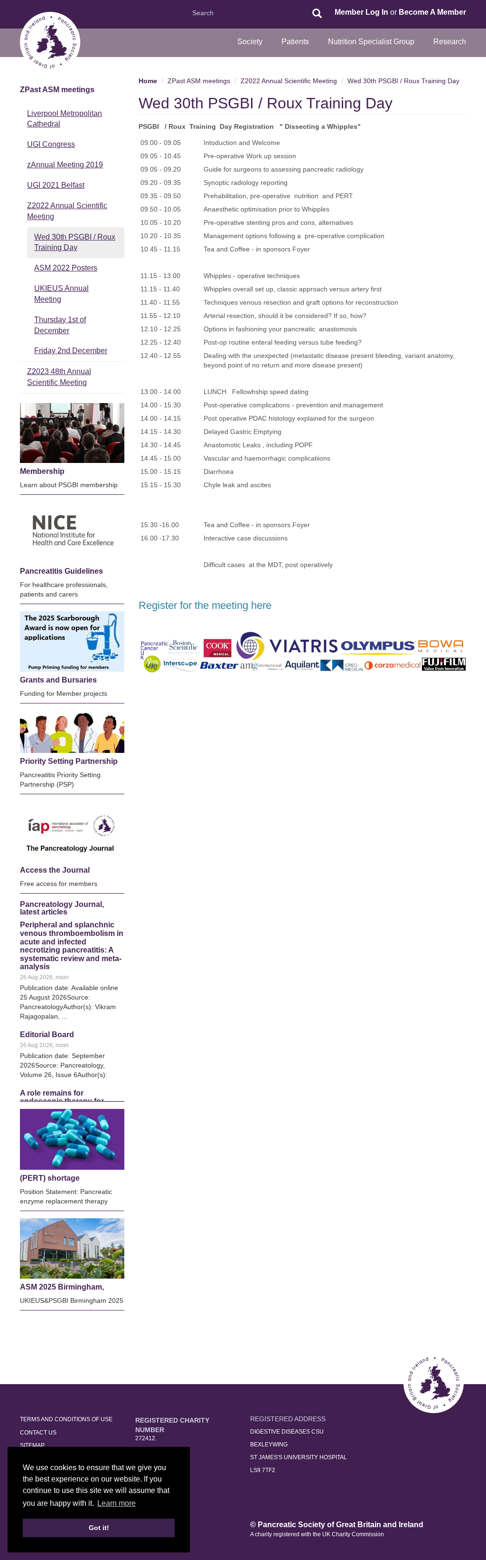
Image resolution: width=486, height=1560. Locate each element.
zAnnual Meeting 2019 (65, 165)
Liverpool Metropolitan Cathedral (64, 118)
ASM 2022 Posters (65, 268)
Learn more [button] (116, 1503)
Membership (42, 471)
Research (449, 42)
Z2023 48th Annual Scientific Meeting (59, 376)
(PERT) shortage (50, 1178)
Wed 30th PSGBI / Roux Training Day (74, 242)
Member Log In (361, 12)
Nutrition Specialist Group (371, 42)
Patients (295, 42)
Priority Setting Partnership (69, 761)
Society (249, 42)
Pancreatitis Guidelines (61, 571)
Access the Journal (55, 870)
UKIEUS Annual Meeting (61, 293)
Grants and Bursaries (58, 680)
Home (148, 81)
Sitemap (32, 1445)
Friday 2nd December (70, 351)
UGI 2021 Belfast (55, 185)
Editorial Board (47, 947)
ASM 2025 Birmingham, (62, 1287)
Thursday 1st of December (60, 325)
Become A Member (432, 12)
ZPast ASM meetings (57, 90)
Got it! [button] (99, 1527)
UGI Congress (51, 144)
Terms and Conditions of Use (66, 1419)
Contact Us (38, 1432)
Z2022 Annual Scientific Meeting (67, 211)
